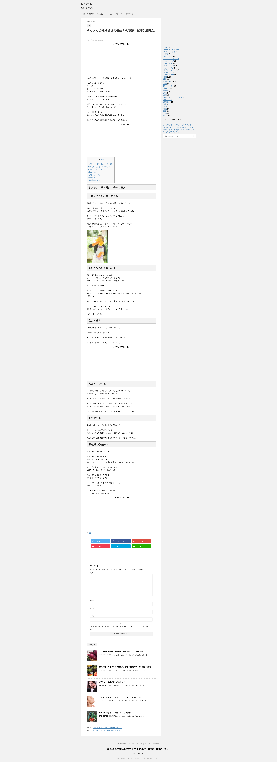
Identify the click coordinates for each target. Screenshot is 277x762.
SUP (165, 47)
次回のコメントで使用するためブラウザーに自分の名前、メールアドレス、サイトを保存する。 (121, 628)
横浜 (165, 95)
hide (102, 159)
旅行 (165, 84)
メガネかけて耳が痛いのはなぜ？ (112, 682)
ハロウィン (167, 63)
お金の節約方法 (88, 14)
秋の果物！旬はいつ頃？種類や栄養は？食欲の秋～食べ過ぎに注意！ (126, 667)
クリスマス (167, 56)
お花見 (166, 54)
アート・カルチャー (171, 50)
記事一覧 (119, 14)
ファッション (168, 65)
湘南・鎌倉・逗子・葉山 (172, 97)
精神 (165, 111)
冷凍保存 (166, 102)
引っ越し (100, 14)
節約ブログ (167, 100)
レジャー (166, 72)
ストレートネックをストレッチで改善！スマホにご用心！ (121, 697)
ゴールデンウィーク (171, 59)
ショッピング (168, 61)
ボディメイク (168, 68)
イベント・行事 (169, 52)
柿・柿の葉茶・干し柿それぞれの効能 (106, 730)
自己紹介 (110, 14)
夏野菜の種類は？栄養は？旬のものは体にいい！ (118, 713)
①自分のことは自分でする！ (99, 167)
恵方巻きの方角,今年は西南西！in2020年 (179, 127)
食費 (165, 109)
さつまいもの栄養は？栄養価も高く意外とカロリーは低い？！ (123, 651)
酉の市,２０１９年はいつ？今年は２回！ (179, 125)
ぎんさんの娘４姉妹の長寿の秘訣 (100, 164)
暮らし (166, 88)
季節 (165, 79)
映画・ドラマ (168, 86)
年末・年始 (167, 81)
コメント (93, 573)
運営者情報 (129, 14)
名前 (92, 600)
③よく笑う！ (93, 172)
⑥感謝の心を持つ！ (96, 180)
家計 (165, 104)
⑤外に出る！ (93, 177)
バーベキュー (168, 75)
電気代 (166, 106)
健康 (90, 533)
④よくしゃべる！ (95, 175)
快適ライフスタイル (138, 753)
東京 (165, 93)
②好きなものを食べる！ (97, 169)
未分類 (166, 91)
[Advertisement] (121, 60)
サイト (92, 616)
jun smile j (87, 3)
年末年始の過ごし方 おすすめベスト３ (107, 728)
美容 (165, 113)
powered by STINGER (153, 758)
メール (92, 608)
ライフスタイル (169, 70)
